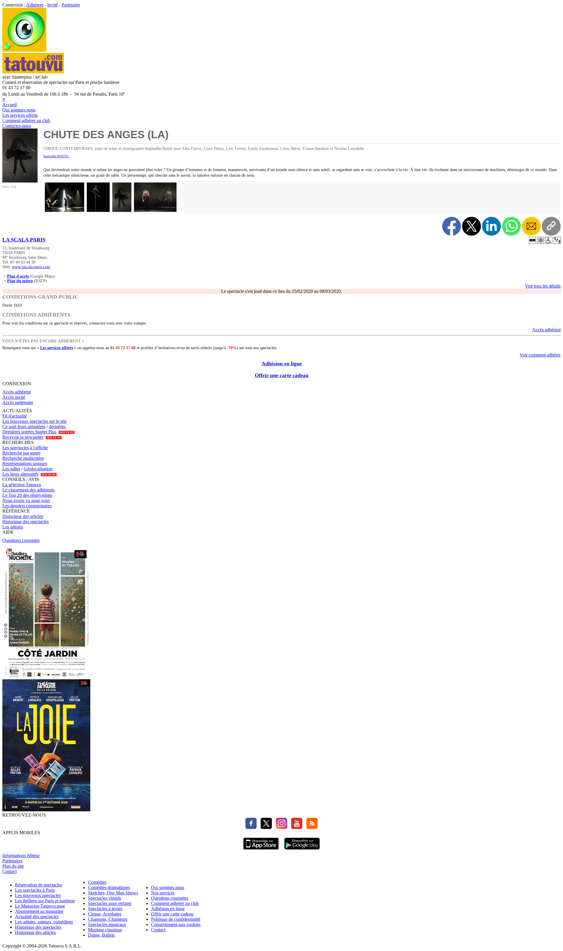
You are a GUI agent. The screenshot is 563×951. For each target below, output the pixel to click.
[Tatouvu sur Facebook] (251, 827)
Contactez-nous (16, 125)
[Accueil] (24, 50)
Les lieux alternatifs (20, 474)
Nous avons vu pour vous (26, 500)
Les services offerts (20, 115)
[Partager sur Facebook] (451, 226)
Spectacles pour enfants (109, 903)
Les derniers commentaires (27, 505)
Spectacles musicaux (107, 924)
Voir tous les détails (543, 285)
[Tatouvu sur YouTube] (295, 827)
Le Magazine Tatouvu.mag (40, 905)
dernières (57, 426)
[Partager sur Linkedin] (491, 226)
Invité (52, 4)
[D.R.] (20, 180)
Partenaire (71, 4)
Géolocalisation (38, 468)
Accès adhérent (546, 329)
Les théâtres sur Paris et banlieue (45, 900)
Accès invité (13, 397)
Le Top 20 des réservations (27, 495)
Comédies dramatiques (109, 887)
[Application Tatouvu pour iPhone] (261, 850)
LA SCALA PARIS (23, 240)
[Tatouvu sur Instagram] (280, 827)
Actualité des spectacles (37, 916)
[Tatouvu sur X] (265, 827)
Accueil (9, 104)
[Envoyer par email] (531, 226)
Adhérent (34, 4)
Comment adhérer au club (26, 120)
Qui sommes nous (18, 109)
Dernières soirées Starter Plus (29, 431)
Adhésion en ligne (282, 363)
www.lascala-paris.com (31, 267)
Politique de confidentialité (175, 919)
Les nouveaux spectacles (38, 895)
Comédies (97, 882)
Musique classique (105, 929)
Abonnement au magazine (39, 911)
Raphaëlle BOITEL (56, 156)
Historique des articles (22, 516)
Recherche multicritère (23, 458)
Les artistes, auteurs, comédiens (44, 921)
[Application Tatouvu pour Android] (302, 850)
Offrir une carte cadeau (281, 375)
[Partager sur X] (471, 226)
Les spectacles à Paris (35, 890)
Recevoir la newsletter (22, 437)
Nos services (162, 892)
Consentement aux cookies (176, 924)
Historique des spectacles (25, 521)
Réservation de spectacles (38, 884)
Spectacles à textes (105, 908)
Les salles (11, 468)
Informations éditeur (21, 855)
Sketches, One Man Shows (113, 892)
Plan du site (13, 866)
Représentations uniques (24, 463)
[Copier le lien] (551, 226)
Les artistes (12, 526)
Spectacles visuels (104, 898)
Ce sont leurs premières (23, 426)
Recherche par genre (21, 452)
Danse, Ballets (101, 935)
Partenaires (12, 860)
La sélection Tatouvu (21, 484)
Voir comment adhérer (540, 354)
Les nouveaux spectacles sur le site (34, 421)
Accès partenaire (17, 402)
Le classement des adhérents (28, 489)
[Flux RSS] (310, 827)
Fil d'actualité (14, 415)
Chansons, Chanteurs (107, 919)
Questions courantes (21, 540)
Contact (9, 871)
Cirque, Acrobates (104, 913)
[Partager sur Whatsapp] (511, 226)
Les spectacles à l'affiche (25, 447)
